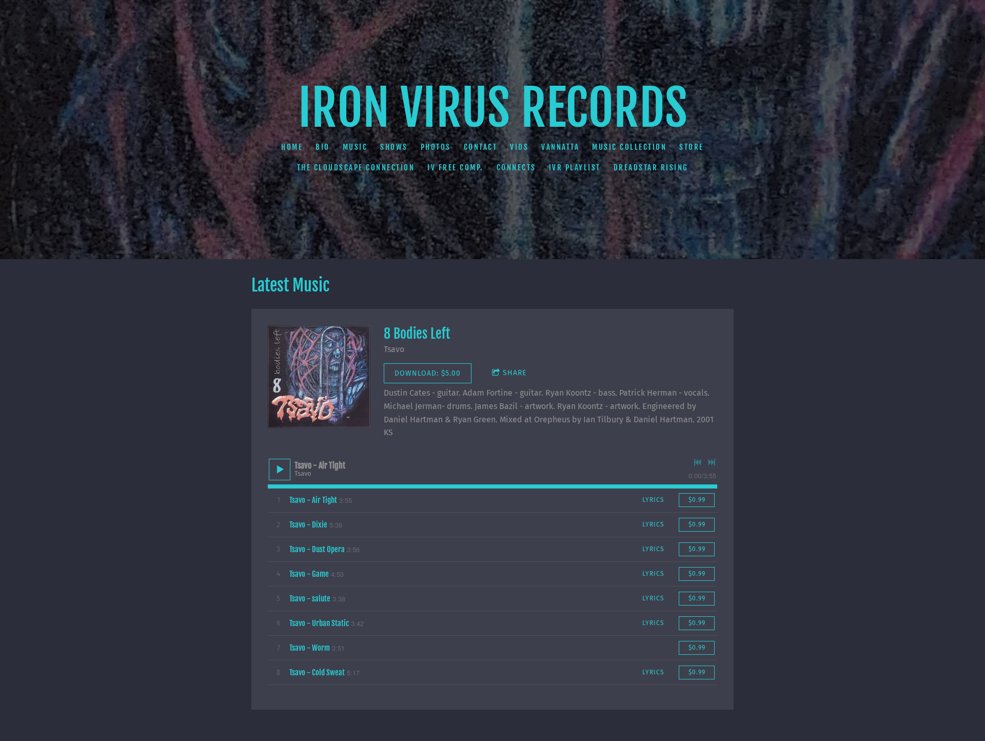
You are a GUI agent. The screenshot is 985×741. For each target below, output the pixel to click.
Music (355, 147)
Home (292, 147)
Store (691, 147)
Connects (516, 167)
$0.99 (696, 499)
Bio (323, 147)
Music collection (629, 147)
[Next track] (711, 462)
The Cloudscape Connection (356, 167)
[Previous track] (697, 462)
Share (514, 372)
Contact (481, 147)
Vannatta (560, 147)
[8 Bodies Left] (319, 376)
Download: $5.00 (428, 373)
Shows (394, 147)
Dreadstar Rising (651, 167)
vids (519, 147)
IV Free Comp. (455, 167)
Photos (436, 147)
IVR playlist (575, 167)
